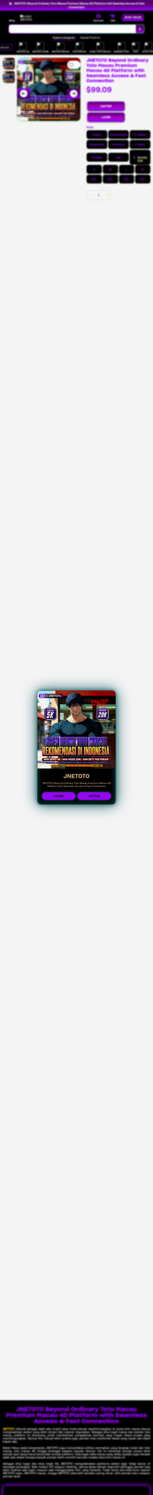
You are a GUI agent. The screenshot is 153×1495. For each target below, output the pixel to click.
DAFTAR (94, 796)
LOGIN (58, 796)
